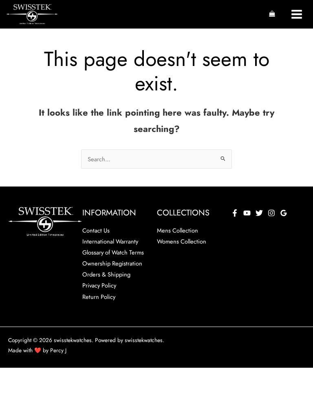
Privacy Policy (99, 285)
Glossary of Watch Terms (113, 252)
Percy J (58, 350)
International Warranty (110, 241)
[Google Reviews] (283, 213)
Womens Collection (181, 241)
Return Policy (98, 296)
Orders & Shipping (106, 274)
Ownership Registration (112, 263)
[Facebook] (234, 213)
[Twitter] (259, 213)
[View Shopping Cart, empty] (272, 14)
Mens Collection (177, 230)
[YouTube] (247, 213)
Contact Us (96, 230)
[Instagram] (271, 213)
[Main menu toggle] (297, 14)
